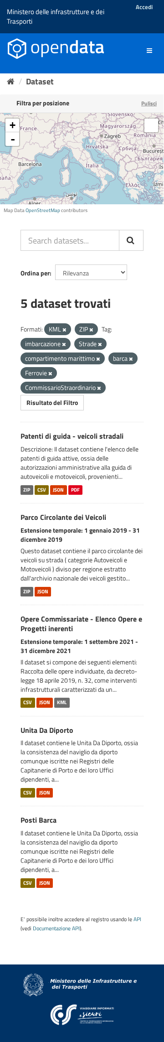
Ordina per (35, 273)
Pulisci (149, 103)
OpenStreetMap (43, 210)
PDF (75, 489)
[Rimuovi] (64, 329)
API (137, 919)
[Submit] (131, 240)
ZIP (26, 489)
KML (62, 702)
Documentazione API (56, 928)
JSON (58, 489)
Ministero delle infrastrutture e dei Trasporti (55, 16)
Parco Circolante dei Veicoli (63, 517)
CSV (41, 489)
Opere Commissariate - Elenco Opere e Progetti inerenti (81, 623)
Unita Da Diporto (46, 730)
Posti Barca (38, 819)
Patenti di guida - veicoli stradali (71, 435)
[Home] (11, 81)
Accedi (144, 6)
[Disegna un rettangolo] (151, 125)
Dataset (40, 81)
